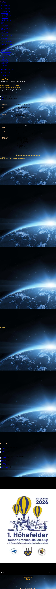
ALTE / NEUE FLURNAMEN (6, 36)
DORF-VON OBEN (4, 65)
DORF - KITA (3, 29)
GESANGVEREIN (4, 60)
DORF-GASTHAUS (4, 13)
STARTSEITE (3, 2)
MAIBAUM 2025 (4, 26)
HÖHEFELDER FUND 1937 (6, 41)
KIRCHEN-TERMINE (5, 75)
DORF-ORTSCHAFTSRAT (6, 15)
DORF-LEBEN (3, 19)
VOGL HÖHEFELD (5, 62)
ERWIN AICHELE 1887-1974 (6, 35)
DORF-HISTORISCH (4, 31)
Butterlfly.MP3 (3, 460)
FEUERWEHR (4, 57)
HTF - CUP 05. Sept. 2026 (5, 8)
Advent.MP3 (3, 457)
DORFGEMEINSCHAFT (5, 54)
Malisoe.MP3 (3, 463)
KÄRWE (2, 22)
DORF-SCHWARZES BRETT (6, 11)
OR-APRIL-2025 (5, 18)
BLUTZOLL (3, 39)
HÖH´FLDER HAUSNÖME (6, 52)
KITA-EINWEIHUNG (5, 25)
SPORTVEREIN (4, 63)
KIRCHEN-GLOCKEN (5, 72)
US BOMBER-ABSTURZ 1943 (7, 47)
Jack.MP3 (3, 448)
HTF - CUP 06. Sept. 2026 (5, 10)
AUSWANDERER (4, 38)
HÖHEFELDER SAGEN (5, 49)
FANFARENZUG (4, 56)
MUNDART (3, 33)
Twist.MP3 (3, 451)
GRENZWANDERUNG (5, 28)
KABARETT (3, 23)
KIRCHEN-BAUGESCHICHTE (7, 69)
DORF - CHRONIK (4, 32)
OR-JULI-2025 (4, 16)
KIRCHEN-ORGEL (4, 70)
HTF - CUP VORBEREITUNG (6, 3)
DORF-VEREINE (4, 53)
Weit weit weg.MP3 (4, 466)
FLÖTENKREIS (4, 59)
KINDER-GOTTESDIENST (6, 73)
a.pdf (2, 97)
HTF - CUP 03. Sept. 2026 (5, 5)
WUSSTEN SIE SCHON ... (6, 50)
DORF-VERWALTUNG (5, 14)
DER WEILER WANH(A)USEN (7, 44)
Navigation (2, 1)
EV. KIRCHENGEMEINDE (6, 66)
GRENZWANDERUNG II (6, 20)
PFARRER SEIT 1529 (5, 67)
